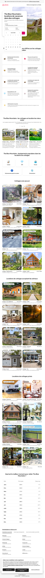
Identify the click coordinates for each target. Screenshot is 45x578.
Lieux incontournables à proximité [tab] (32, 532)
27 (13, 47)
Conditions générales (25, 576)
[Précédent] (20, 126)
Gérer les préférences (35, 569)
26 (10, 47)
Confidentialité (17, 576)
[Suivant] (24, 126)
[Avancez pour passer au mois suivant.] (19, 32)
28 (15, 47)
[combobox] (14, 25)
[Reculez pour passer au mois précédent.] (6, 32)
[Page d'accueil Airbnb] (5, 5)
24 (6, 47)
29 (17, 47)
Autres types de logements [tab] (19, 532)
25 (8, 47)
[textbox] (9, 29)
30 (19, 47)
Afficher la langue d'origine (34, 1)
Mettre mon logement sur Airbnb (34, 4)
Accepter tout (8, 569)
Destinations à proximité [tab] (7, 532)
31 (6, 49)
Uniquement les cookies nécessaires (22, 570)
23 (19, 44)
